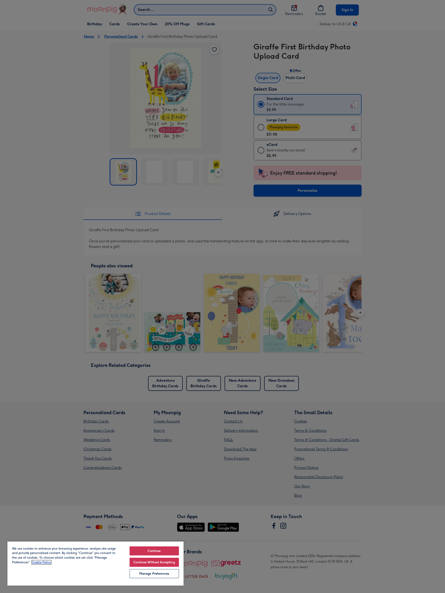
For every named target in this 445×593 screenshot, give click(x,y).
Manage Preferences (154, 573)
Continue (154, 551)
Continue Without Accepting (154, 562)
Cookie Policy (41, 562)
